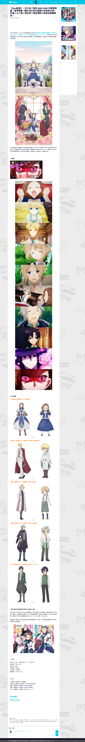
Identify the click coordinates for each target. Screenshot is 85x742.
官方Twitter (15, 700)
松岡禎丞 (22, 721)
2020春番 (20, 719)
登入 (76, 2)
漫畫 (51, 2)
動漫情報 (13, 718)
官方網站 (13, 697)
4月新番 (25, 719)
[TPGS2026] (36, 2)
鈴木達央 (21, 722)
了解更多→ (53, 740)
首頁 (31, 2)
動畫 (14, 721)
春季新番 (17, 721)
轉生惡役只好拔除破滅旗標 (39, 721)
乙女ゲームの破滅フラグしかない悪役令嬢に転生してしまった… (41, 719)
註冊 (70, 2)
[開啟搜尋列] (65, 2)
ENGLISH (61, 2)
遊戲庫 (56, 2)
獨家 (46, 2)
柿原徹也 (27, 721)
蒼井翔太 (31, 721)
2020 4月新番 (15, 719)
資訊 (41, 2)
